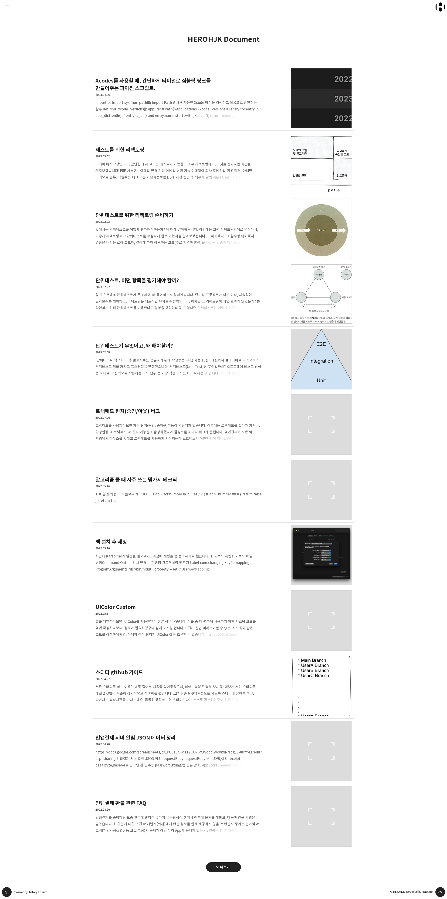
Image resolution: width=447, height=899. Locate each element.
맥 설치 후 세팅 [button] (223, 555)
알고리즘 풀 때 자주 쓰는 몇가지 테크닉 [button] (223, 490)
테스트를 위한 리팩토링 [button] (223, 163)
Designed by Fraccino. (419, 891)
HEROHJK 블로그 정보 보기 (440, 7)
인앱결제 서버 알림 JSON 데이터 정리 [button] (223, 751)
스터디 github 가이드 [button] (223, 686)
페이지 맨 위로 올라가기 (440, 892)
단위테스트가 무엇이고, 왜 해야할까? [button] (223, 359)
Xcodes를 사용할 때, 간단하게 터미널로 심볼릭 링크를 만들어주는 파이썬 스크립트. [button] (223, 98)
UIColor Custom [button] (223, 620)
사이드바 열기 (6, 7)
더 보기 (225, 867)
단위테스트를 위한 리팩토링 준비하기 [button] (223, 228)
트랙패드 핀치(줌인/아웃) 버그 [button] (223, 424)
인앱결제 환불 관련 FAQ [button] (223, 816)
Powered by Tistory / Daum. (31, 892)
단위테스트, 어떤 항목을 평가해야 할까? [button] (223, 294)
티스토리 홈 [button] (6, 892)
